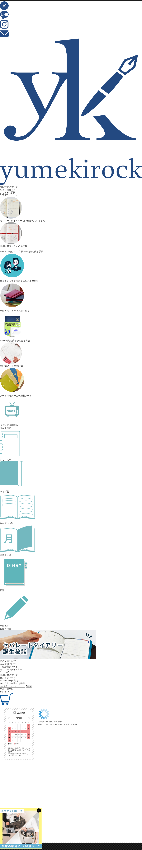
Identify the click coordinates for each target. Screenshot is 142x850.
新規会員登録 (6, 689)
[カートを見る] (6, 704)
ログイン (4, 691)
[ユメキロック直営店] (71, 184)
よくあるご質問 (8, 192)
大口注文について (9, 187)
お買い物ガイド (8, 190)
